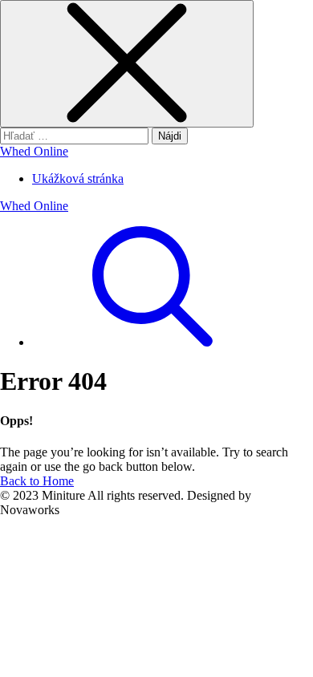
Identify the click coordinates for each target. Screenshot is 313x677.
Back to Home (37, 481)
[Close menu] (127, 64)
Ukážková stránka (78, 178)
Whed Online (34, 151)
